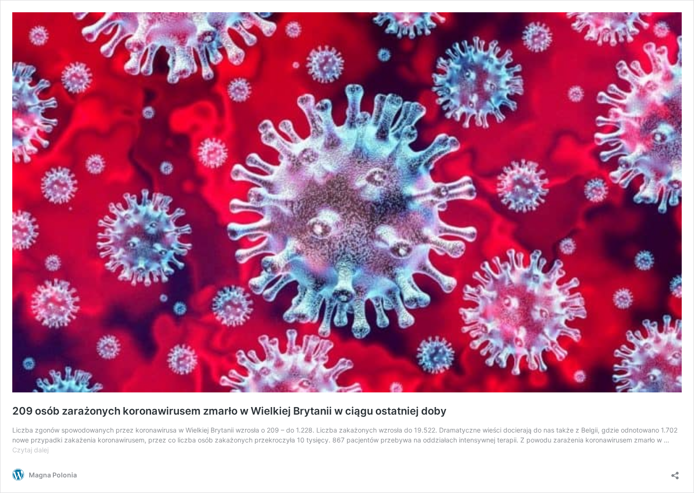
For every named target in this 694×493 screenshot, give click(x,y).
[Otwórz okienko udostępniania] (675, 472)
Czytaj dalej (30, 450)
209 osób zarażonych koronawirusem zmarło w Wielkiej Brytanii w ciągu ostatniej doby (229, 411)
